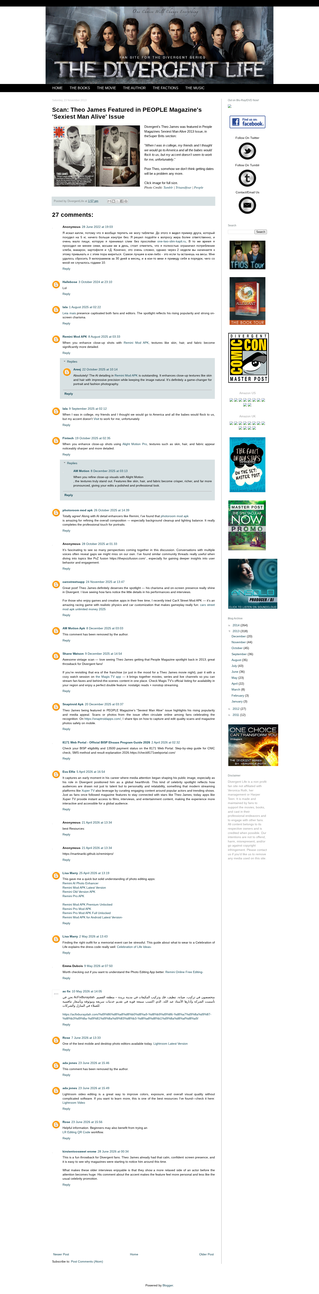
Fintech (68, 438)
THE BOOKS (80, 88)
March (236, 689)
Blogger (168, 1285)
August (237, 660)
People (198, 187)
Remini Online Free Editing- (183, 972)
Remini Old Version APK (78, 891)
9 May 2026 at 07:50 (98, 966)
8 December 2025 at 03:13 (109, 471)
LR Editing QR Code (76, 1132)
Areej (77, 369)
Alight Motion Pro (134, 444)
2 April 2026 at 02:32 (165, 742)
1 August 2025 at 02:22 (85, 307)
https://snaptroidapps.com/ (102, 718)
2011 (236, 715)
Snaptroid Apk (73, 704)
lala (65, 307)
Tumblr (168, 187)
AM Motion (81, 471)
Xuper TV (88, 790)
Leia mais (69, 313)
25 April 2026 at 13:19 (94, 873)
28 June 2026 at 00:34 (113, 1151)
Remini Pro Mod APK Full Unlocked (86, 913)
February (238, 695)
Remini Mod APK (74, 336)
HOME (57, 88)
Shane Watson (73, 653)
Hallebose (69, 282)
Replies (72, 361)
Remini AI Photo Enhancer (80, 883)
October (237, 648)
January (237, 701)
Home (134, 1254)
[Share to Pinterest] (126, 201)
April (235, 683)
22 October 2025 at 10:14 (100, 369)
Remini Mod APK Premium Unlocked (87, 904)
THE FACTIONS (165, 88)
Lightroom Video (73, 1102)
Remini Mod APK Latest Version (84, 887)
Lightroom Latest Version (170, 1043)
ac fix (66, 991)
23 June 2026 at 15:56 (86, 1122)
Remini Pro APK (73, 896)
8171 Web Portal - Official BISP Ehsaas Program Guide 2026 (106, 742)
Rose (66, 1037)
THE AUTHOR (134, 88)
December (239, 636)
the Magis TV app (108, 676)
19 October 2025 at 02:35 (92, 438)
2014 (236, 625)
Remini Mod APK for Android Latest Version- (92, 917)
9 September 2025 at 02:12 (88, 408)
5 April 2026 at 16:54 (91, 771)
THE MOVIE (106, 88)
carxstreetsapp (73, 582)
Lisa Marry (70, 873)
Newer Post (61, 1254)
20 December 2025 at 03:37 (104, 704)
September (240, 654)
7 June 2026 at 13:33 (86, 1037)
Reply (66, 268)
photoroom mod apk (77, 510)
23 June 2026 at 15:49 (93, 1088)
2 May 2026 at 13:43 (93, 936)
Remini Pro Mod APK (76, 909)
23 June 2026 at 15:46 (93, 1063)
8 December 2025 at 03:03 (104, 628)
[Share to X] (117, 201)
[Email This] (109, 201)
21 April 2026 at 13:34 (97, 822)
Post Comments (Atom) (87, 1261)
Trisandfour (183, 187)
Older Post (206, 1254)
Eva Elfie (68, 771)
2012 (236, 708)
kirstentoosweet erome (79, 1151)
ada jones (69, 1063)
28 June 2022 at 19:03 (97, 227)
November (239, 642)
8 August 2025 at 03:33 (104, 336)
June (235, 671)
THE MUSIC (195, 88)
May (235, 677)
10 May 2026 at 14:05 (87, 991)
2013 (236, 631)
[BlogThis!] (113, 201)
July (235, 666)
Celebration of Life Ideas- (134, 947)
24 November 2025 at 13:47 (105, 582)
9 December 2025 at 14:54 (103, 653)
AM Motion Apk (73, 628)
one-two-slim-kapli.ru (171, 241)
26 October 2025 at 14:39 (111, 510)
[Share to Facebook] (122, 201)
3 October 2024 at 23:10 (95, 282)
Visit (96, 419)
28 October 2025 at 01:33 (99, 544)
